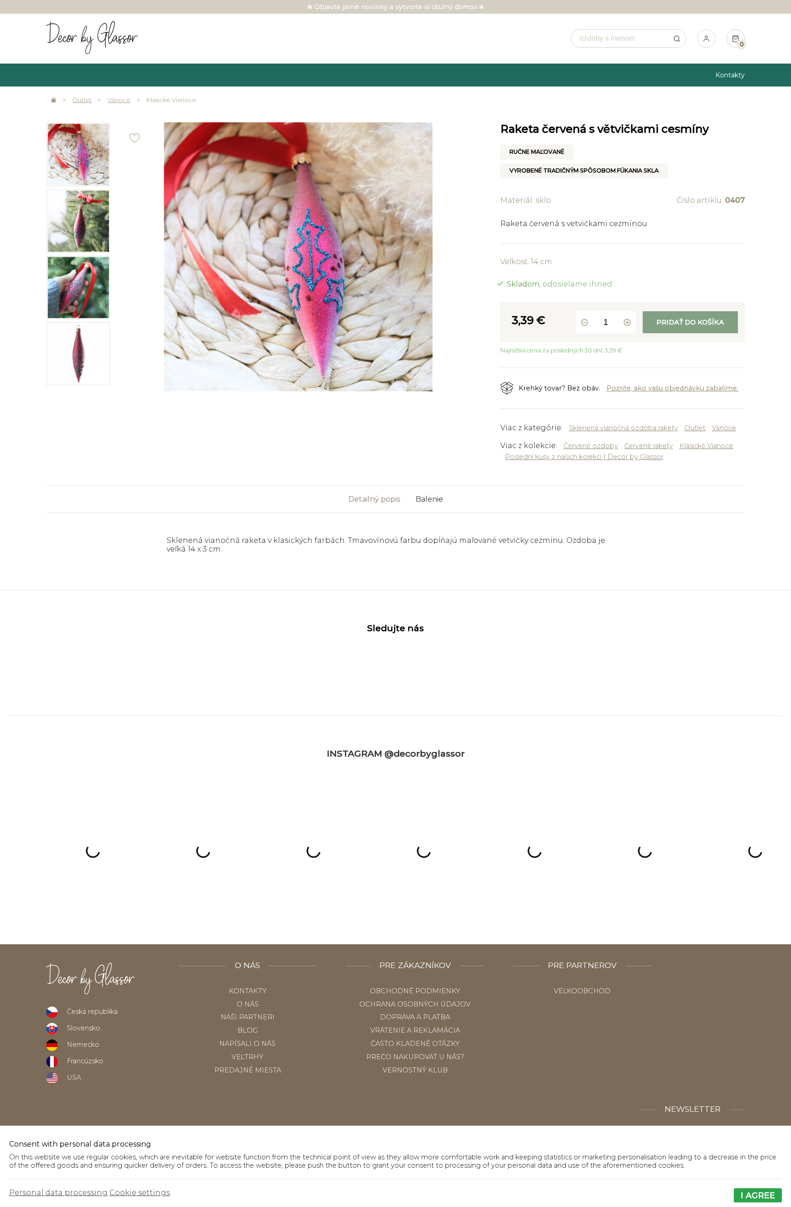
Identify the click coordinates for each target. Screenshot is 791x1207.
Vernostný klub (415, 1070)
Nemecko (83, 1044)
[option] (78, 154)
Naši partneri (248, 1017)
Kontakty (730, 75)
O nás (248, 1004)
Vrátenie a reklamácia (415, 1030)
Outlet (82, 99)
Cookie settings (139, 1192)
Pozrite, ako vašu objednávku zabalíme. (672, 388)
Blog (248, 1030)
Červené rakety (648, 446)
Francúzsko (85, 1061)
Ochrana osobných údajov (415, 1004)
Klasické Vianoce (171, 99)
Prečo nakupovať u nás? (415, 1057)
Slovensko (83, 1028)
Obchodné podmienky (415, 991)
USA (74, 1077)
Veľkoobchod (582, 991)
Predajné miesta (247, 1070)
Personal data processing (58, 1192)
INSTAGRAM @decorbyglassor (396, 753)
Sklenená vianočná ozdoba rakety (623, 428)
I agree (758, 1195)
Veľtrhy (247, 1057)
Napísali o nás (247, 1043)
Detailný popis (374, 499)
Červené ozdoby (590, 446)
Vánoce (119, 99)
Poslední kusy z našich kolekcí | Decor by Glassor (584, 457)
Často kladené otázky (415, 1043)
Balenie (429, 499)
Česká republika (92, 1011)
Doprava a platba (415, 1017)
